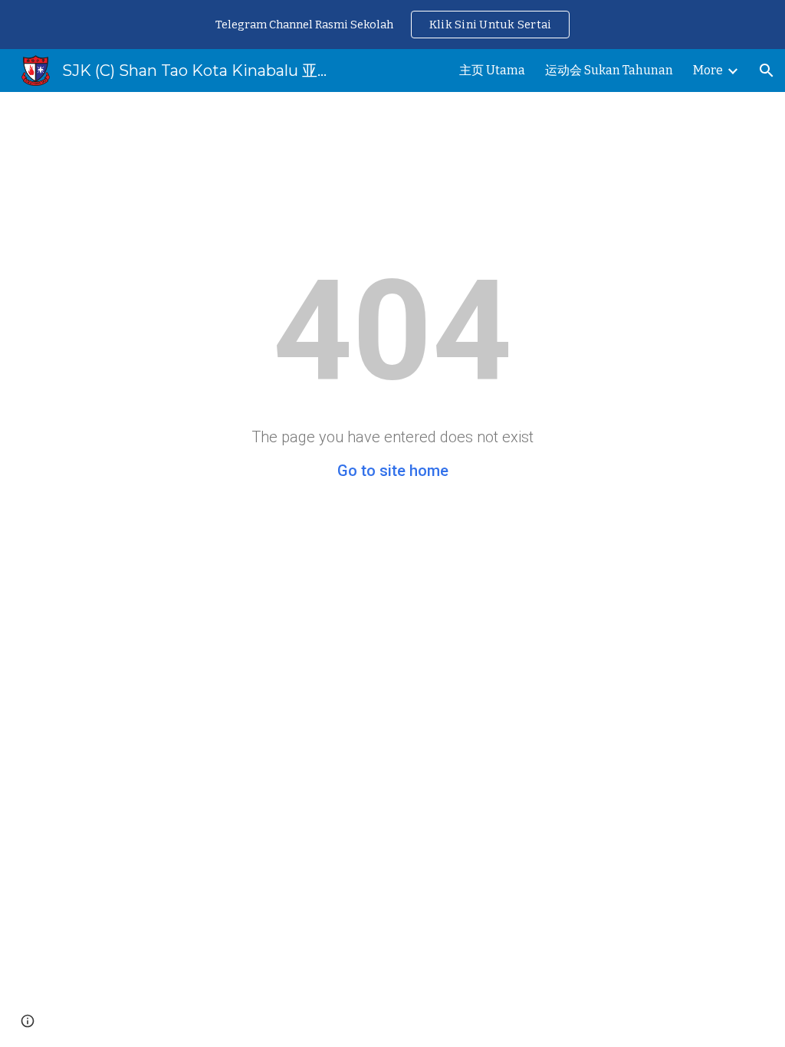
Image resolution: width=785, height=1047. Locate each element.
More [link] (708, 70)
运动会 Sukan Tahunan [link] (609, 70)
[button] (766, 70)
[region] (392, 24)
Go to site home (392, 470)
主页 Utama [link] (492, 70)
